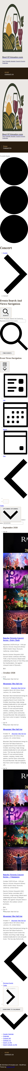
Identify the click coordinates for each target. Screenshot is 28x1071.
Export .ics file (7, 1042)
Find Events (7, 353)
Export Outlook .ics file (10, 1045)
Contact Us (9, 74)
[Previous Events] (15, 498)
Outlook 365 (7, 1038)
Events (5, 253)
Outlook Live (7, 1040)
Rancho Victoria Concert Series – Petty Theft (13, 639)
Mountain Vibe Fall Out (12, 684)
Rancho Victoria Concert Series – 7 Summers (13, 876)
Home (7, 72)
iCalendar (6, 1036)
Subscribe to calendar (11, 1009)
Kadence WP (11, 1067)
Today (2, 506)
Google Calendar (8, 1034)
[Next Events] (6, 501)
